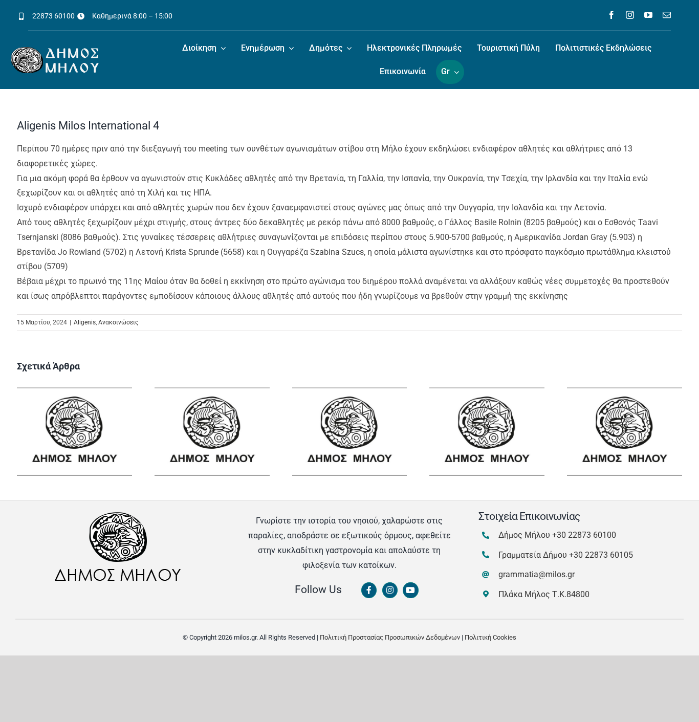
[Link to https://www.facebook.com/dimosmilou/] (369, 590)
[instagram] (630, 15)
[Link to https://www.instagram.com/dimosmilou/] (390, 590)
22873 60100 (53, 16)
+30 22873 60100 (584, 535)
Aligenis (85, 322)
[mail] (667, 15)
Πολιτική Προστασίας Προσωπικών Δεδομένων (390, 637)
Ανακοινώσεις (118, 322)
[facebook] (611, 15)
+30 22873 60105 (601, 555)
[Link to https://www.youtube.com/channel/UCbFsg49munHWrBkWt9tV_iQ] (410, 590)
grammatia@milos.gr (536, 574)
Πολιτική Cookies (490, 637)
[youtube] (648, 15)
